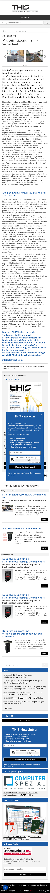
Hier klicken (27, 460)
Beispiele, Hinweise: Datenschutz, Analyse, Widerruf (24, 474)
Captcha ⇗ (34, 462)
